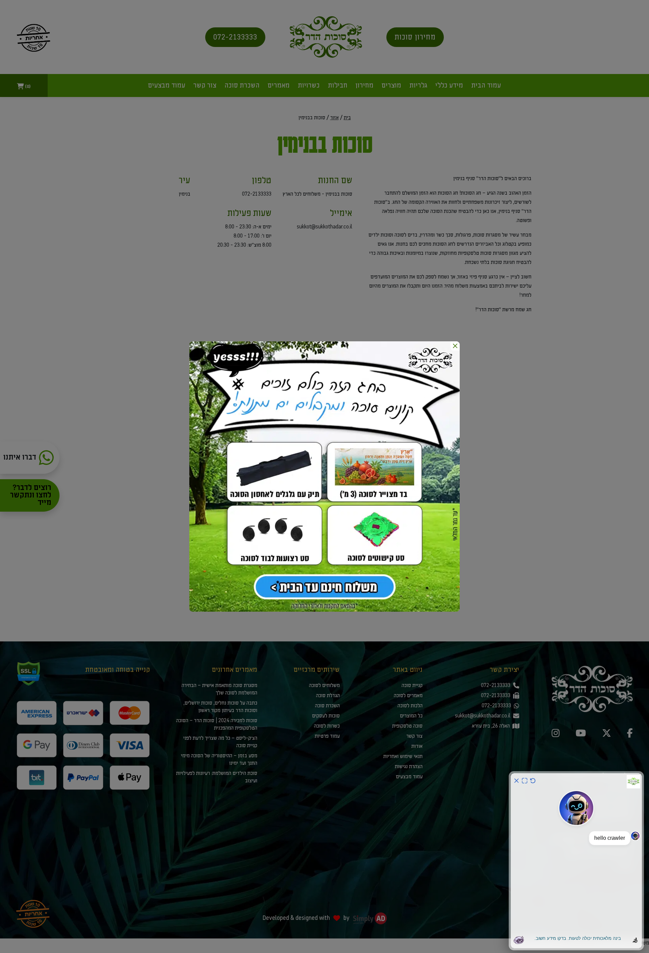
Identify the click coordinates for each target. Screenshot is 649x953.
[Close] (455, 345)
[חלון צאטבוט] (576, 860)
